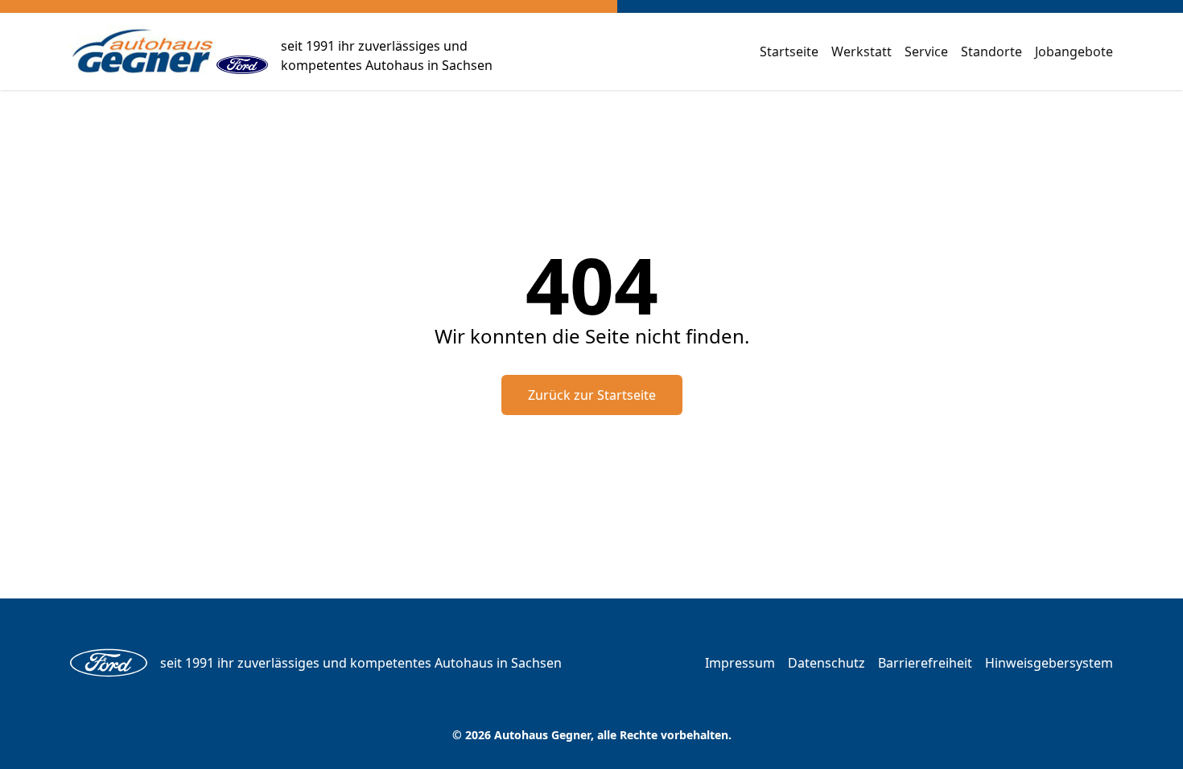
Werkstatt (861, 51)
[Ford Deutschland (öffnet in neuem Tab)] (242, 51)
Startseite (789, 51)
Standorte (991, 51)
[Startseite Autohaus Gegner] (143, 51)
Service (926, 51)
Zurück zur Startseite (592, 395)
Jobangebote (1074, 51)
